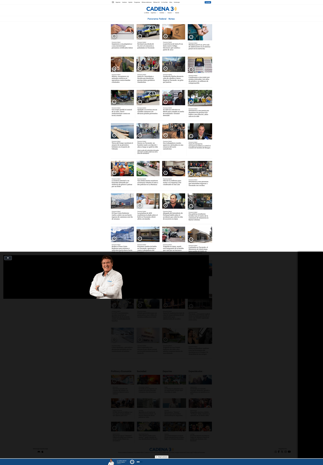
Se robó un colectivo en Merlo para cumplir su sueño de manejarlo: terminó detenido (173, 112)
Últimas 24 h (156, 2)
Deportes (118, 2)
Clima (170, 2)
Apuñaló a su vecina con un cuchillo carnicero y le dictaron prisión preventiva (147, 111)
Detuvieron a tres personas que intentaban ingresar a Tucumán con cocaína (198, 183)
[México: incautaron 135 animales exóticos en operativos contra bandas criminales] (122, 64)
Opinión (130, 2)
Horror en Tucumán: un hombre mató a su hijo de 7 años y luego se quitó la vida (147, 145)
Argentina (153, 13)
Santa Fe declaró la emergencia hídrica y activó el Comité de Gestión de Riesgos (200, 146)
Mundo (177, 13)
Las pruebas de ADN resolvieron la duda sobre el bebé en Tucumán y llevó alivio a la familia (147, 216)
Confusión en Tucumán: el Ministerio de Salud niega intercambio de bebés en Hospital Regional (198, 250)
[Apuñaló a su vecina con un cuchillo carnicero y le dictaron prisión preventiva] (148, 97)
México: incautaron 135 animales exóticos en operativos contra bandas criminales (121, 79)
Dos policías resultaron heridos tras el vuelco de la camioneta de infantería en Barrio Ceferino (198, 217)
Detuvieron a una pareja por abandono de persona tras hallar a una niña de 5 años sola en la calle (199, 113)
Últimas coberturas (147, 2)
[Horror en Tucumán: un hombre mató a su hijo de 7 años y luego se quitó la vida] (148, 131)
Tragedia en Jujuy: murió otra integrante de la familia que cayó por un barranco (173, 248)
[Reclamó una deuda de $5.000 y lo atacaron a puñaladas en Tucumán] (148, 32)
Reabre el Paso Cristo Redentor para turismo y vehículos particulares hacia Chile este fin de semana (122, 249)
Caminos (124, 2)
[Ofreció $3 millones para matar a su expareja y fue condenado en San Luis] (173, 168)
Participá (207, 2)
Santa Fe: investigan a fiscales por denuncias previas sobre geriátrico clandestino (146, 79)
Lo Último (146, 13)
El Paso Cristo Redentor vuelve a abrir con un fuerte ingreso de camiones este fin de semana (122, 216)
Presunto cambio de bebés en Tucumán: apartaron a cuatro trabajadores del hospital (147, 249)
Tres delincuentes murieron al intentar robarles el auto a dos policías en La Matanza (147, 182)
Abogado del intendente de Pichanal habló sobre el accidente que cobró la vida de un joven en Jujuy (173, 216)
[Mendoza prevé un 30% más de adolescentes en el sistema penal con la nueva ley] (200, 32)
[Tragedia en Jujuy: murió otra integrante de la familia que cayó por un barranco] (173, 234)
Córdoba (161, 13)
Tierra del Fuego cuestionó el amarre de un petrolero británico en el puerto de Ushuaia (122, 146)
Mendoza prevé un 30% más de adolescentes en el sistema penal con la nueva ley (199, 47)
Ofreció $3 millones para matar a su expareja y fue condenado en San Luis (172, 182)
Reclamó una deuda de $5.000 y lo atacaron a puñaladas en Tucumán (145, 46)
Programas (137, 2)
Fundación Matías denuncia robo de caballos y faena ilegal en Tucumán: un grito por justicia (173, 79)
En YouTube (164, 2)
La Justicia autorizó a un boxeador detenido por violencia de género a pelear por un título (122, 183)
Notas (172, 19)
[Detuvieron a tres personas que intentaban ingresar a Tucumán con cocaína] (200, 169)
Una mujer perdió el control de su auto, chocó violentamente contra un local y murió (122, 112)
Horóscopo (177, 2)
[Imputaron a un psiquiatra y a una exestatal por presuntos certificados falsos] (122, 32)
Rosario (170, 13)
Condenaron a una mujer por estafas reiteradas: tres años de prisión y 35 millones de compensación (199, 80)
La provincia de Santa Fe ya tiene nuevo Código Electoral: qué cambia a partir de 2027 (173, 47)
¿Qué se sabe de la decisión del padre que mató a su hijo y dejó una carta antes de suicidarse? (148, 152)
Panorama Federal (157, 19)
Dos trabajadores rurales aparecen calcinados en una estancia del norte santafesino (173, 146)
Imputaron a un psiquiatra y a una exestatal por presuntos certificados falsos (122, 46)
